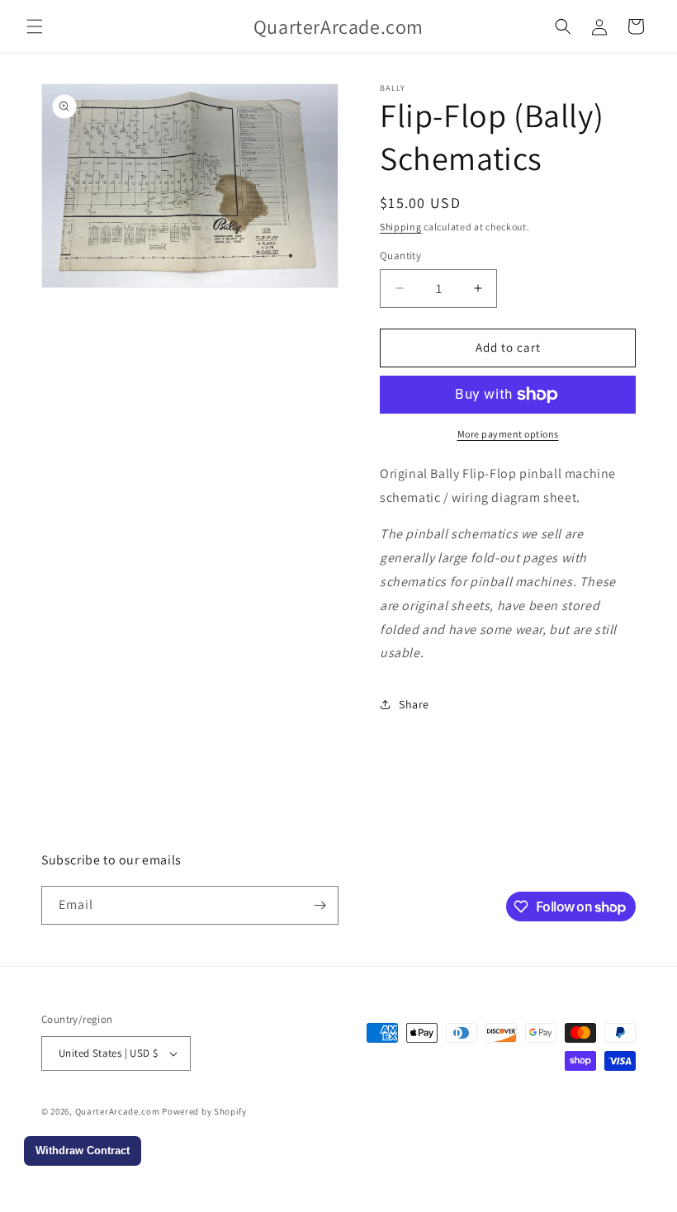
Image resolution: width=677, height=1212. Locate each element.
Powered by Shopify (204, 1111)
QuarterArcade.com (117, 1111)
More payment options (508, 434)
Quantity (400, 256)
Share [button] (414, 704)
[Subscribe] (319, 905)
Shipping (401, 226)
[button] (35, 26)
